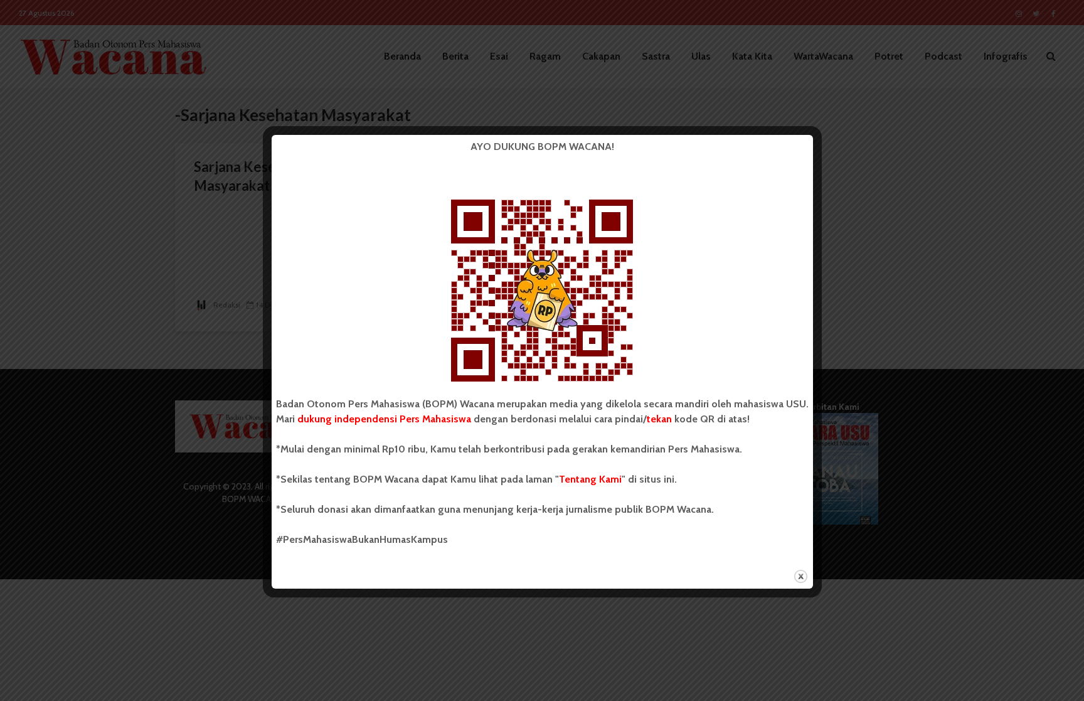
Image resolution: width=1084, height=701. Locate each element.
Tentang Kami (590, 479)
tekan (659, 419)
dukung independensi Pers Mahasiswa (384, 419)
